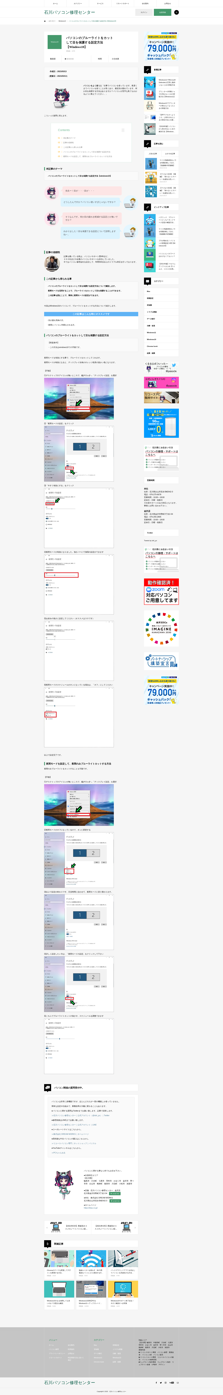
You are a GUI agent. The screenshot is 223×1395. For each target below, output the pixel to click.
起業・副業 (151, 353)
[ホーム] (45, 21)
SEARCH (176, 12)
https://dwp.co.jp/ (91, 1208)
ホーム (55, 3)
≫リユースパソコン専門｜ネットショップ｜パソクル (74, 1143)
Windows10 (151, 339)
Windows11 (151, 332)
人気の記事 (153, 154)
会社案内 (145, 3)
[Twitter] (161, 1382)
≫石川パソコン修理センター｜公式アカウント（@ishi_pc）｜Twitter (80, 1115)
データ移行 (151, 319)
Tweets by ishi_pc (150, 540)
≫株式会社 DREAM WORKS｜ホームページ (70, 1134)
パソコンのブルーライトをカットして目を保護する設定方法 (86, 152)
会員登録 (162, 12)
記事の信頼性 (68, 143)
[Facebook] (156, 1382)
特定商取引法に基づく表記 (76, 1359)
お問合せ (167, 3)
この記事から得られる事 (72, 147)
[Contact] (178, 1382)
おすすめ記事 (170, 154)
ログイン (144, 12)
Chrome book (152, 346)
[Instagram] (165, 1382)
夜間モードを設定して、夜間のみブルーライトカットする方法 (87, 156)
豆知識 (149, 305)
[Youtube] (171, 1382)
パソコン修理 (54, 1349)
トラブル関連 (152, 312)
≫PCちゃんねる (58, 1153)
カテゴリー (78, 3)
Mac (148, 291)
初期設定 (150, 298)
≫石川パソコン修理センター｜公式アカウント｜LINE (74, 1125)
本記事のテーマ (69, 138)
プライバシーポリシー (57, 1353)
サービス (100, 3)
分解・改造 (151, 326)
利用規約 (71, 1349)
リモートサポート (122, 3)
